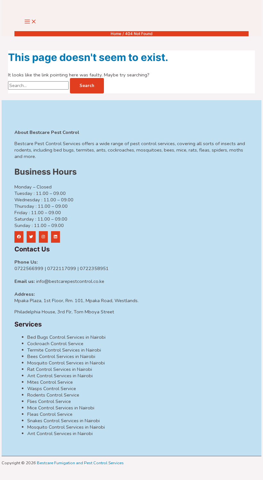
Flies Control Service (49, 401)
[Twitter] (31, 237)
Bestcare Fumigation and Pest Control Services (80, 463)
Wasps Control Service (51, 388)
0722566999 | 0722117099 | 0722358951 (61, 268)
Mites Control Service (50, 382)
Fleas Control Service (49, 414)
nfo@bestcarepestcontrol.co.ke (70, 281)
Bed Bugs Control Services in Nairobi (66, 337)
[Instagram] (43, 237)
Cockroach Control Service (55, 343)
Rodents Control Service (53, 395)
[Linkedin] (55, 237)
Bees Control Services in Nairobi (61, 356)
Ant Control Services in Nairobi (60, 375)
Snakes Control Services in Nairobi (63, 420)
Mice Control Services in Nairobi (60, 408)
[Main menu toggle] (30, 22)
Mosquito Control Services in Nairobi (66, 363)
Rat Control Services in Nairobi (59, 369)
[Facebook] (18, 237)
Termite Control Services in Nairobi (64, 350)
